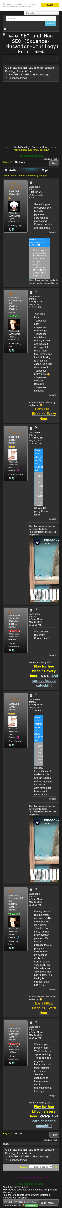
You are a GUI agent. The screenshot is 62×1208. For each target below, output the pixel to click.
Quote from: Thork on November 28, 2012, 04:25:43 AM (38, 242)
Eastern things (41, 74)
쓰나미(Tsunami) (14, 185)
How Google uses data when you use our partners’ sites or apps (30, 1191)
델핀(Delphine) (15, 431)
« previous (47, 158)
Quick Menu (48, 1202)
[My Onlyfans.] (13, 229)
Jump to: (24, 1167)
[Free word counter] (13, 350)
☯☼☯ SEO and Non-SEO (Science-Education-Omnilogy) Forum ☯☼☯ (30, 69)
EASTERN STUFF (19, 74)
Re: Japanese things (34, 294)
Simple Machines (30, 1202)
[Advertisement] (31, 114)
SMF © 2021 (18, 1202)
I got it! (50, 5)
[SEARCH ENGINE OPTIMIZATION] (13, 650)
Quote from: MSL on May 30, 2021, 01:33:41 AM (38, 460)
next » (56, 158)
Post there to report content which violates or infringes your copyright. (27, 1196)
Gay (11, 611)
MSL (11, 294)
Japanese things (18, 78)
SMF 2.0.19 (8, 1202)
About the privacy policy (15, 1187)
